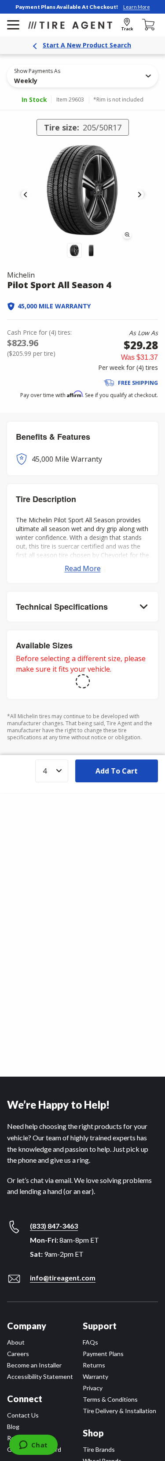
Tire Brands (99, 1449)
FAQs (90, 1342)
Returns (94, 1365)
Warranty (95, 1376)
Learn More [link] (136, 7)
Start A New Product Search (87, 45)
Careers (18, 1353)
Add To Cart (116, 771)
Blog (13, 1426)
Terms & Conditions (110, 1399)
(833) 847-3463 (54, 1226)
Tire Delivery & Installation (119, 1410)
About (16, 1342)
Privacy (93, 1388)
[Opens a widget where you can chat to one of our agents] (33, 1446)
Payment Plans (103, 1353)
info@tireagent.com (62, 1277)
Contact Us (23, 1415)
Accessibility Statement (40, 1376)
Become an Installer (34, 1365)
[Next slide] (139, 194)
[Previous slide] (25, 194)
